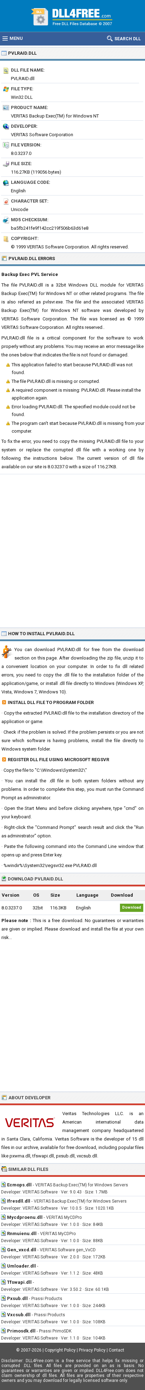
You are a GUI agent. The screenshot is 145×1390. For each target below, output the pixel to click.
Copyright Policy (60, 1350)
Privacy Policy (92, 1350)
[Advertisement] (72, 550)
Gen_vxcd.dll (21, 1249)
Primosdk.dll (21, 1331)
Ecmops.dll (19, 1184)
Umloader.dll (21, 1266)
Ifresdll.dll (18, 1201)
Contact (116, 1350)
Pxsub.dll (17, 1298)
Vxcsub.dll (19, 1314)
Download (131, 907)
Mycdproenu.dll (25, 1217)
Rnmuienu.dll (22, 1233)
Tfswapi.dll (19, 1282)
